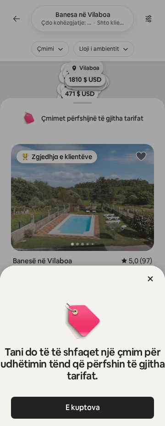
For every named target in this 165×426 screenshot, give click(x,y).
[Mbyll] (150, 278)
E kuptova (83, 407)
